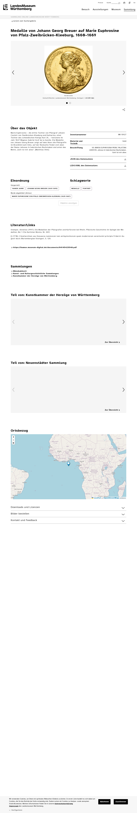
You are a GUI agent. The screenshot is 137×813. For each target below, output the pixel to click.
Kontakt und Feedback (24, 520)
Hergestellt (15, 185)
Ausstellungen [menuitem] (100, 9)
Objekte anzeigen (68, 203)
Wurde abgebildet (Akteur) (21, 193)
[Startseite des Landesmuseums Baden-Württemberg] (19, 8)
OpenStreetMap (111, 498)
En (134, 3)
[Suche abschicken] (119, 3)
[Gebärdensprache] (129, 3)
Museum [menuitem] (116, 9)
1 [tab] (67, 103)
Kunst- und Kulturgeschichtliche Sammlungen (36, 274)
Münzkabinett (20, 271)
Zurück (13, 72)
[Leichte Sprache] (124, 3)
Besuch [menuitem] (86, 9)
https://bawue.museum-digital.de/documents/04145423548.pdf (45, 247)
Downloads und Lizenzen (25, 507)
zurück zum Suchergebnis (24, 21)
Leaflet (97, 498)
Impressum (13, 806)
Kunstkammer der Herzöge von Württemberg (35, 276)
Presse (100, 3)
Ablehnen (104, 802)
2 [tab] (70, 103)
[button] (68, 464)
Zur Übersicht (111, 342)
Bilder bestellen (20, 514)
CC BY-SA (90, 98)
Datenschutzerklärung (64, 804)
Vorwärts (123, 72)
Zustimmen (120, 802)
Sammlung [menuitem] (129, 9)
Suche (109, 3)
